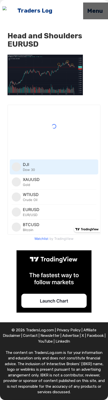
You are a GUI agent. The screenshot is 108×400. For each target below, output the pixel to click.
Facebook (95, 335)
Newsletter (50, 335)
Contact (30, 335)
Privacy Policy (69, 330)
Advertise (70, 335)
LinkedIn (63, 341)
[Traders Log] (27, 11)
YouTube (45, 341)
